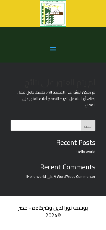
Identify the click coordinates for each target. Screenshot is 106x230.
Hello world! (85, 151)
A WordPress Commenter (74, 176)
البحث (88, 126)
